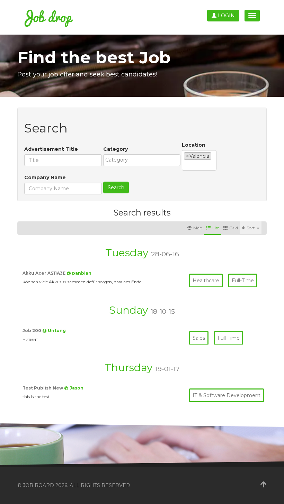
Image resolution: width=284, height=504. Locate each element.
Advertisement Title (51, 149)
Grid (233, 227)
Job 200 (32, 330)
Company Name (45, 177)
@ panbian (78, 273)
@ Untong (54, 330)
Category (115, 149)
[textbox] (143, 159)
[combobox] (141, 160)
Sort (251, 227)
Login (225, 15)
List (215, 227)
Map (197, 227)
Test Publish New (43, 388)
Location (193, 145)
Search (116, 187)
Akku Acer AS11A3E (44, 273)
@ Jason (73, 388)
